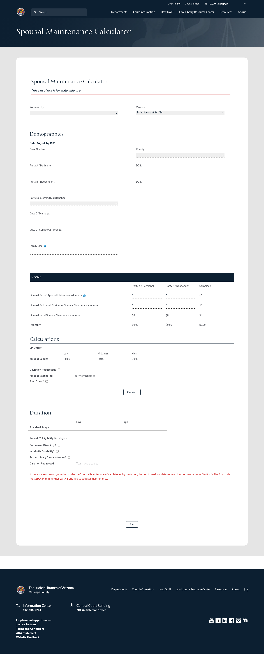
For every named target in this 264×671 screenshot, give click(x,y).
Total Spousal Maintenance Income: (56, 315)
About (236, 589)
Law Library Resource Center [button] (196, 12)
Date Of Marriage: (40, 213)
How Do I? (165, 589)
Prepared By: (37, 107)
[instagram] (238, 620)
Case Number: (38, 149)
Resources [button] (226, 12)
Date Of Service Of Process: (46, 229)
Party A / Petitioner (143, 286)
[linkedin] (224, 620)
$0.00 (135, 324)
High (134, 353)
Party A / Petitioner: (41, 165)
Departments (119, 589)
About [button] (242, 12)
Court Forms (174, 4)
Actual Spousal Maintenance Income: (57, 295)
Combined (205, 286)
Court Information (143, 589)
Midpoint (103, 353)
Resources (221, 589)
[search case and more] (35, 12)
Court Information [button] (144, 12)
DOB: (139, 165)
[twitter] (218, 620)
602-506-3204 (32, 610)
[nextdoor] (245, 620)
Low (66, 353)
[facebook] (231, 620)
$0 (200, 295)
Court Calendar (192, 4)
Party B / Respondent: (42, 181)
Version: (140, 107)
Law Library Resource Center (193, 589)
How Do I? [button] (167, 12)
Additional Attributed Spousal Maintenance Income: (65, 305)
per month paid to (84, 375)
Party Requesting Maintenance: (48, 197)
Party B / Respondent (178, 286)
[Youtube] (211, 620)
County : (140, 149)
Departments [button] (119, 12)
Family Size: (37, 245)
